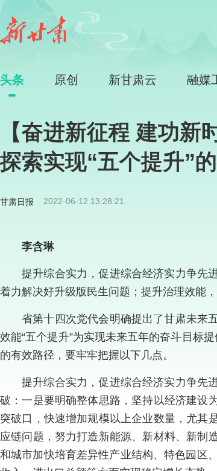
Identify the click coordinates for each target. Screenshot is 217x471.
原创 (66, 79)
